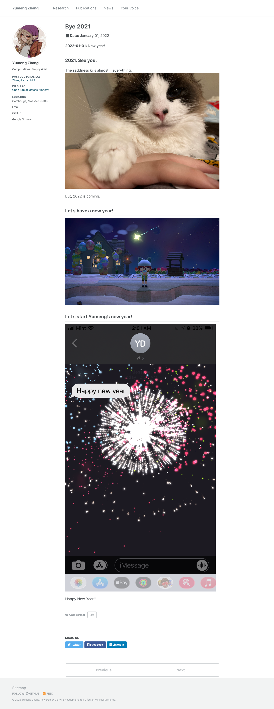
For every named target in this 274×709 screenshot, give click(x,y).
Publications (86, 8)
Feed (49, 693)
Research (61, 8)
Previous (104, 670)
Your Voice (130, 8)
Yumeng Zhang (25, 8)
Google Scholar (22, 119)
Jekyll (58, 699)
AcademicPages (74, 699)
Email (15, 106)
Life (92, 614)
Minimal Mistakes (105, 699)
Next (181, 670)
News (108, 8)
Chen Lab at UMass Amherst (30, 88)
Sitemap (19, 688)
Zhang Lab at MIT (26, 78)
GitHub (16, 113)
